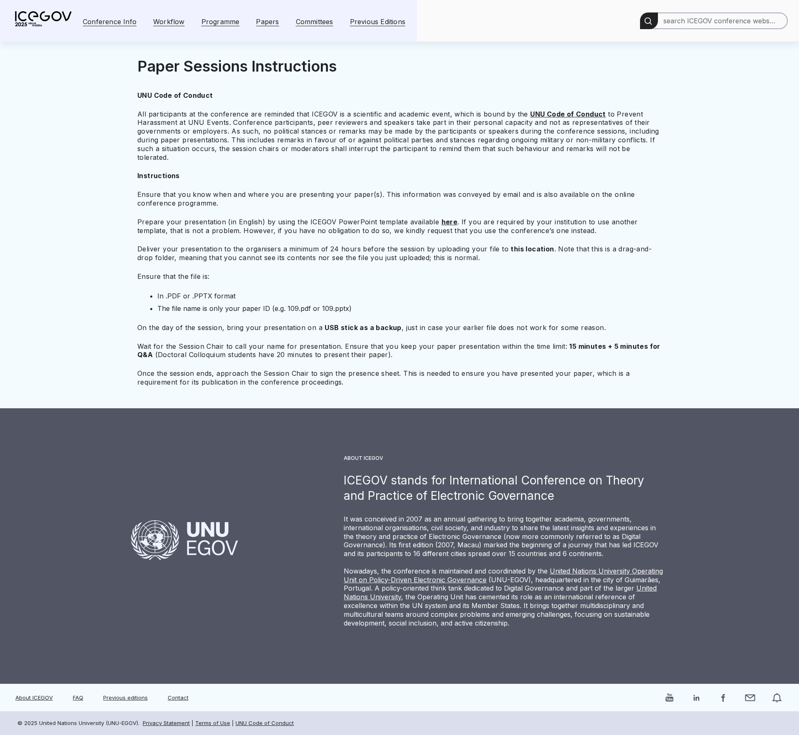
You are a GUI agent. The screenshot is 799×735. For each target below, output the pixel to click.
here (450, 222)
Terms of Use (212, 723)
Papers (267, 21)
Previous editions (125, 697)
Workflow (169, 21)
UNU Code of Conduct (568, 114)
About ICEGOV (34, 697)
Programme (220, 21)
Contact (178, 697)
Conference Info (109, 21)
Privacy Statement (166, 723)
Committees (314, 21)
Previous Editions (377, 21)
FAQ (78, 697)
